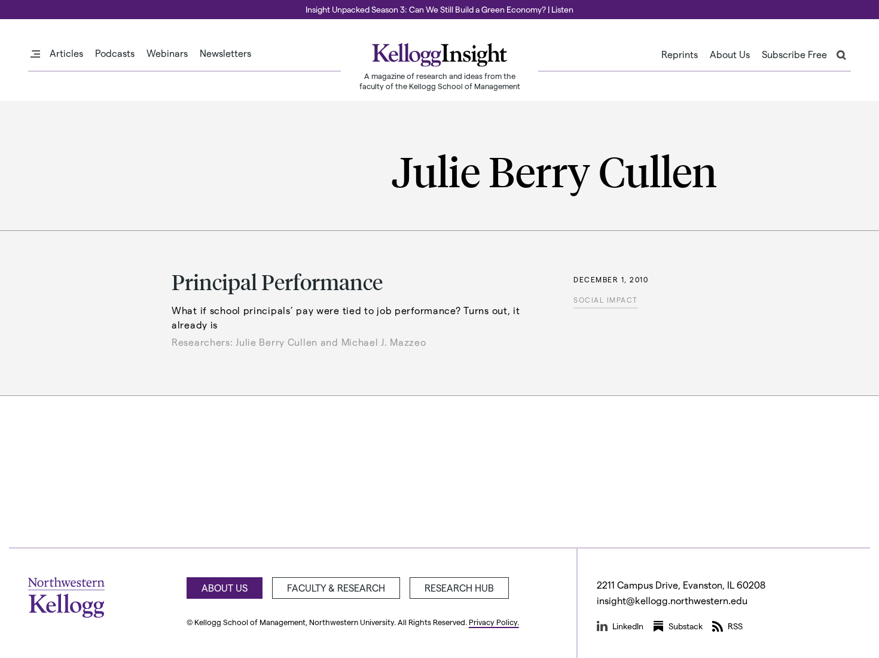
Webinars (167, 53)
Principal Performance (277, 281)
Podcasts (115, 53)
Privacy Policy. (494, 621)
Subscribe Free (794, 54)
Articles (66, 53)
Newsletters (225, 53)
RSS (735, 626)
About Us (730, 54)
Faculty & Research (336, 587)
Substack (686, 626)
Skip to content (31, 5)
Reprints (679, 54)
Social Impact (605, 300)
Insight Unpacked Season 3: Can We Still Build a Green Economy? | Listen (439, 9)
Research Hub (459, 587)
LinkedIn (627, 626)
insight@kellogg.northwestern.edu (672, 600)
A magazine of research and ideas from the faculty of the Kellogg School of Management (439, 80)
